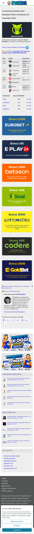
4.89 (18, 99)
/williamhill (6, 109)
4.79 (18, 102)
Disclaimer (5, 483)
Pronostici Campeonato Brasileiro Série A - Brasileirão (16, 286)
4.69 (18, 105)
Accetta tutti (17, 530)
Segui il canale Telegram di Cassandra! (14, 47)
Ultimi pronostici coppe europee (12, 374)
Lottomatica (6, 102)
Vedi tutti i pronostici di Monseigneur (14, 312)
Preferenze (17, 525)
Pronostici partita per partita (12, 456)
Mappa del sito (6, 486)
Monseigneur (21, 294)
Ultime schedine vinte (9, 412)
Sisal (4, 105)
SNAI (4, 99)
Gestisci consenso (7, 491)
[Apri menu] (3, 3)
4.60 (18, 109)
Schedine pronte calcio (6, 288)
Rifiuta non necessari (17, 521)
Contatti (4, 478)
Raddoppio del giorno (10, 461)
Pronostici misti (8, 466)
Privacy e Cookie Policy (9, 488)
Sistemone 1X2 (8, 463)
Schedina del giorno (10, 458)
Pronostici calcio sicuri (10, 468)
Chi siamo (5, 481)
